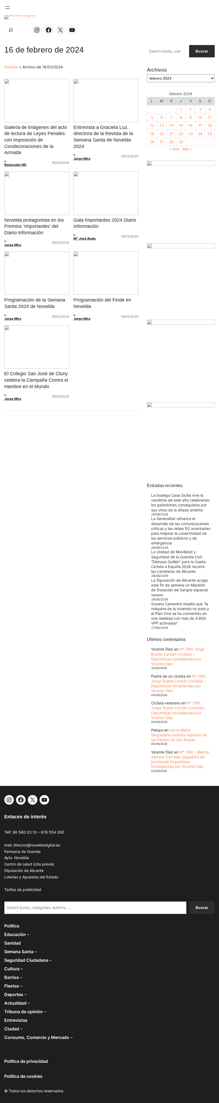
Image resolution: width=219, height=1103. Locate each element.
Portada (11, 67)
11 (210, 117)
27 (161, 141)
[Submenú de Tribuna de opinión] (45, 1011)
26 (152, 141)
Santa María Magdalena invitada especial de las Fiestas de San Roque (179, 735)
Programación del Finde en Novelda (102, 303)
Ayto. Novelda (16, 857)
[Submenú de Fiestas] (21, 986)
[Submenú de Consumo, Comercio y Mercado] (71, 1037)
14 (171, 125)
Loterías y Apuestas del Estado (31, 877)
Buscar (201, 51)
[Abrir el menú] (7, 7)
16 (190, 125)
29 (181, 141)
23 (190, 133)
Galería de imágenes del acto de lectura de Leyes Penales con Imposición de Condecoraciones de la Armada (35, 140)
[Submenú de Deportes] (25, 994)
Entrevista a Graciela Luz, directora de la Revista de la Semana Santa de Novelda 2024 (103, 137)
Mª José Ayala (84, 238)
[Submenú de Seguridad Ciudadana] (50, 960)
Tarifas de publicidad (22, 889)
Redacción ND (15, 165)
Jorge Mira (81, 159)
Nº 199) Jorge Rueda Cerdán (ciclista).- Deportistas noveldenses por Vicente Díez (177, 656)
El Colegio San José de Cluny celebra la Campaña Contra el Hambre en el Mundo (36, 380)
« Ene (174, 149)
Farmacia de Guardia (22, 851)
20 (161, 133)
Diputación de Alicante (24, 870)
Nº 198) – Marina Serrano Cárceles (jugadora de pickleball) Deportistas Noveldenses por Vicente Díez (180, 759)
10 (200, 117)
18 (210, 125)
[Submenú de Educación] (28, 934)
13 (161, 125)
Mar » (187, 149)
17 (200, 125)
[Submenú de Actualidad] (29, 1003)
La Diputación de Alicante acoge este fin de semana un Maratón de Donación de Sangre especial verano (179, 587)
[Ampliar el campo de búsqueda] (10, 30)
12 (152, 125)
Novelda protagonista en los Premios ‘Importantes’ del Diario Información (34, 226)
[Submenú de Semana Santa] (35, 951)
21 (171, 133)
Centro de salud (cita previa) (29, 864)
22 (181, 133)
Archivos (157, 70)
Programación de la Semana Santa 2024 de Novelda (34, 303)
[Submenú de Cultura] (22, 968)
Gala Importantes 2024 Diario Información (104, 223)
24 (200, 133)
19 (152, 133)
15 (181, 125)
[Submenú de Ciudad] (21, 1028)
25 (210, 133)
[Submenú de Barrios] (21, 977)
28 (171, 141)
